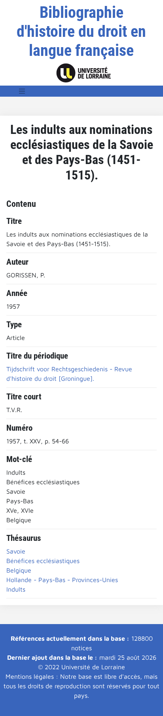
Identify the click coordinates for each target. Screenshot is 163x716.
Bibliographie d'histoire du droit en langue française (81, 31)
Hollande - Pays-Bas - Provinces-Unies (62, 579)
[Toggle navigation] (22, 91)
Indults (15, 589)
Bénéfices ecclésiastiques (43, 560)
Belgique (18, 570)
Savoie (15, 551)
